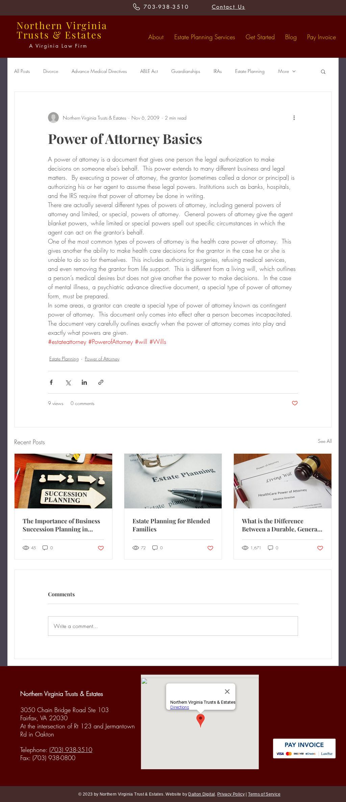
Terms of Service (264, 794)
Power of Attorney (102, 358)
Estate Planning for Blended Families (171, 525)
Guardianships (185, 71)
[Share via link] (101, 382)
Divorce (50, 71)
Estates (83, 34)
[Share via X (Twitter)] (68, 382)
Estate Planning (250, 71)
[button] (323, 71)
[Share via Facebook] (51, 382)
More (283, 71)
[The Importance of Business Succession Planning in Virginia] (63, 481)
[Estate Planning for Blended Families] (173, 481)
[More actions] (294, 118)
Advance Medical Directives (99, 71)
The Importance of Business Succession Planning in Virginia (61, 525)
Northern (40, 25)
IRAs (218, 71)
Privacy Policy (231, 794)
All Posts (22, 71)
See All (325, 441)
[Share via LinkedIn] (84, 382)
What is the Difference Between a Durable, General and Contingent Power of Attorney (280, 525)
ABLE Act (149, 71)
